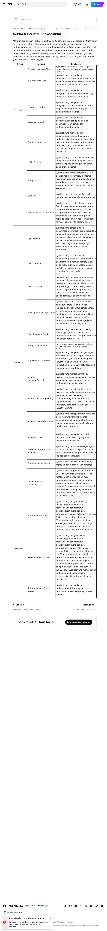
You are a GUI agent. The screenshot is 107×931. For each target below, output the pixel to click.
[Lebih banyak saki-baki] (30, 28)
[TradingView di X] (65, 906)
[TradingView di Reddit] (102, 906)
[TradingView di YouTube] (76, 906)
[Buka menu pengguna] (86, 4)
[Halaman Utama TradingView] (10, 4)
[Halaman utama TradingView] (13, 906)
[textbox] (55, 19)
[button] (19, 28)
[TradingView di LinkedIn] (86, 906)
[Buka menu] (3, 4)
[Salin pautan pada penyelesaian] (64, 34)
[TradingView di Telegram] (91, 906)
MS (79, 4)
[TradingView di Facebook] (70, 906)
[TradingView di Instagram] (81, 906)
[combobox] (55, 19)
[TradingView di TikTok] (96, 906)
